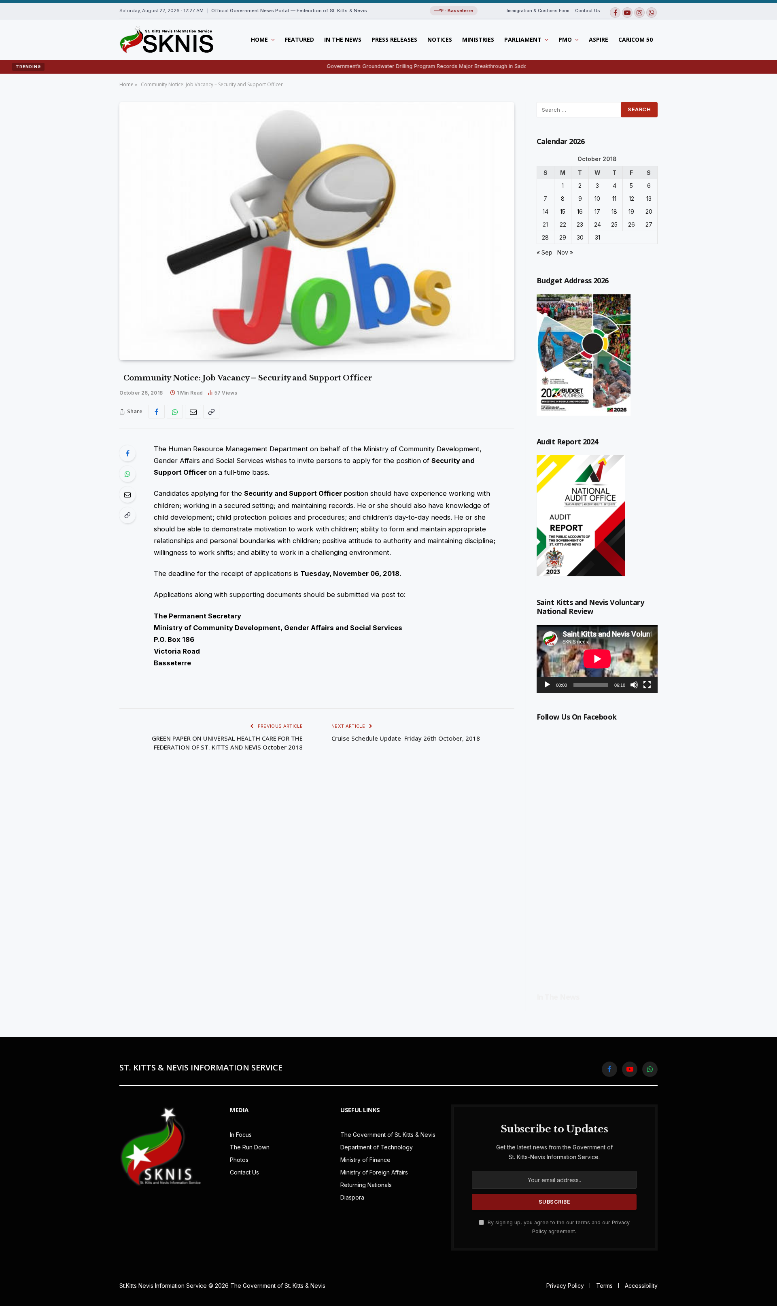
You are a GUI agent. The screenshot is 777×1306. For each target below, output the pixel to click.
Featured (299, 39)
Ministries (478, 39)
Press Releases (394, 39)
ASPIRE (598, 39)
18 (614, 211)
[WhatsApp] (127, 474)
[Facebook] (127, 453)
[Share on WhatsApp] (175, 411)
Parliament (522, 39)
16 (580, 211)
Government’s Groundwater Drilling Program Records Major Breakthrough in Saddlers (386, 66)
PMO (565, 39)
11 (614, 198)
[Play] (547, 685)
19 (631, 211)
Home (259, 39)
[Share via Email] (193, 411)
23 (580, 224)
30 (580, 237)
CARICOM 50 (635, 39)
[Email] (127, 494)
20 (648, 211)
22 (563, 224)
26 (631, 224)
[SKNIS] (166, 39)
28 (545, 237)
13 (649, 198)
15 (562, 211)
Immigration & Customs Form (538, 10)
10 (597, 198)
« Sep (544, 252)
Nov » (565, 252)
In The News (342, 39)
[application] (597, 659)
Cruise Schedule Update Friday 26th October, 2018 (405, 738)
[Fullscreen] (647, 685)
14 (545, 211)
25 (614, 224)
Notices (439, 39)
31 (597, 237)
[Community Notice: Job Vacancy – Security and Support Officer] (316, 231)
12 (631, 198)
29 (562, 237)
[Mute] (634, 685)
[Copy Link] (211, 411)
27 (648, 224)
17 (597, 211)
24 (597, 224)
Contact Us (587, 10)
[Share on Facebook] (157, 411)
